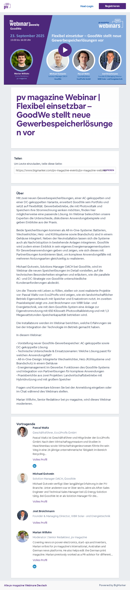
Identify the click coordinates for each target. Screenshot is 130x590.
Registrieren (112, 6)
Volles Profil (40, 459)
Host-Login (86, 6)
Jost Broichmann (44, 511)
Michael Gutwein (43, 474)
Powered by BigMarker (112, 585)
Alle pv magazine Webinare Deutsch (25, 585)
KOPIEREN (108, 170)
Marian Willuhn (42, 532)
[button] (65, 50)
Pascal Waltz (41, 428)
